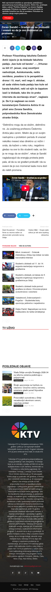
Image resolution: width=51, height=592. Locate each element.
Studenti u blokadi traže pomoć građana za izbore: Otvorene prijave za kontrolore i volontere (31, 289)
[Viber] (34, 48)
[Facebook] (12, 48)
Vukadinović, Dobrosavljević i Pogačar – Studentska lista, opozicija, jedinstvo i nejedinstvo (30, 300)
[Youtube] (38, 573)
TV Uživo (8, 327)
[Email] (28, 48)
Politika (9, 23)
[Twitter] (17, 48)
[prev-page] (3, 320)
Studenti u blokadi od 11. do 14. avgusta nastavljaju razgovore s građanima (29, 266)
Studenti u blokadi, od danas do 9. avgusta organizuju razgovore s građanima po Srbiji (30, 278)
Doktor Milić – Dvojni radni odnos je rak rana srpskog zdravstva (38, 232)
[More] (33, 215)
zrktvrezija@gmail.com (32, 566)
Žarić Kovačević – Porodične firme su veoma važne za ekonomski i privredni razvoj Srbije (13, 234)
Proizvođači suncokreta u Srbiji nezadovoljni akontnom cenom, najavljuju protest (27, 400)
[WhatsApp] (23, 48)
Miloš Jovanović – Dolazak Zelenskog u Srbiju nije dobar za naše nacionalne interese (32, 255)
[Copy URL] (39, 48)
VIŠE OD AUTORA (25, 246)
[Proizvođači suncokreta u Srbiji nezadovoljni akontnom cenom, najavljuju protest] (7, 401)
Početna (13, 585)
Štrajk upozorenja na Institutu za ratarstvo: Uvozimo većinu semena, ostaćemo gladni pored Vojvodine (29, 387)
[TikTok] (25, 573)
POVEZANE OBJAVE (9, 246)
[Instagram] (19, 572)
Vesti (3, 23)
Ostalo (38, 585)
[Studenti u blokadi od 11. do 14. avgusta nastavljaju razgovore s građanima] (8, 266)
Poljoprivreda (18, 380)
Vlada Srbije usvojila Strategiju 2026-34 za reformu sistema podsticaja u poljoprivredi (31, 375)
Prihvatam (8, 18)
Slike (32, 585)
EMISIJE (26, 585)
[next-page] (7, 320)
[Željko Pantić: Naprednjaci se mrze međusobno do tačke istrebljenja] (8, 312)
